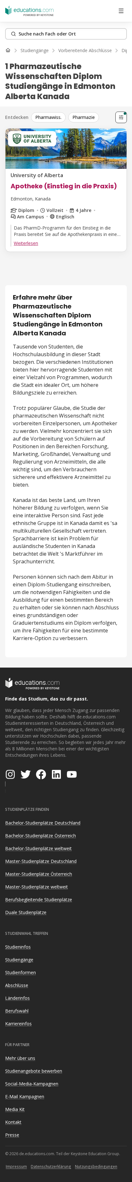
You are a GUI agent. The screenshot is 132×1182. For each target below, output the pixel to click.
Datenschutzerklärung (51, 1166)
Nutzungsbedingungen (96, 1166)
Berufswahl (17, 1011)
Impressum (16, 1166)
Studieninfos (18, 947)
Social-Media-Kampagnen (31, 1084)
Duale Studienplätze (25, 912)
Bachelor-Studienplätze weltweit (38, 848)
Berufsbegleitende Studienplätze (38, 899)
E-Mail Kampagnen (24, 1096)
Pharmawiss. (48, 117)
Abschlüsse (16, 985)
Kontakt (13, 1122)
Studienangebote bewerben (33, 1071)
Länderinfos (17, 998)
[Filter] (121, 117)
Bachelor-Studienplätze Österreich (40, 836)
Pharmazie (83, 117)
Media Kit (15, 1109)
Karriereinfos (18, 1024)
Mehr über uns (20, 1058)
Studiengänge (19, 960)
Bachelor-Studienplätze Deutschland (42, 823)
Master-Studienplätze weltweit (36, 887)
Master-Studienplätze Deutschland (41, 861)
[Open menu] (121, 11)
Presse (12, 1135)
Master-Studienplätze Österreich (38, 874)
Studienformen (20, 972)
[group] (72, 117)
